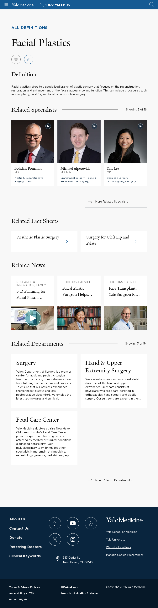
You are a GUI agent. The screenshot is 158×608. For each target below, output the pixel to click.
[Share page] (28, 59)
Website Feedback (118, 547)
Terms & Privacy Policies (24, 587)
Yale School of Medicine (121, 531)
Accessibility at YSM (21, 593)
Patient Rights (18, 599)
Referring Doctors (25, 547)
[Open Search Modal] (151, 4)
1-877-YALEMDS (57, 5)
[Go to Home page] (23, 5)
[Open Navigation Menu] (6, 4)
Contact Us (19, 528)
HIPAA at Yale (69, 587)
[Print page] (16, 59)
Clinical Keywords (25, 556)
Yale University (115, 539)
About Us (17, 519)
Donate (15, 538)
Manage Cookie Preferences (125, 554)
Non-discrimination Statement (80, 593)
